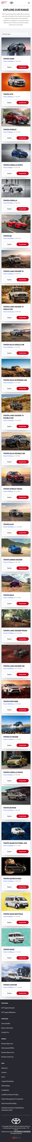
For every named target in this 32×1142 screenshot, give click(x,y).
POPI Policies (5, 1086)
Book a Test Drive (7, 1028)
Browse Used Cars (7, 1057)
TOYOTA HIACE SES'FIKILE (13, 914)
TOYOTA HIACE (8, 949)
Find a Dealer (5, 1023)
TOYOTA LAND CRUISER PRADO (15, 630)
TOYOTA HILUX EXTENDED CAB (15, 380)
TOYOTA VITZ (8, 94)
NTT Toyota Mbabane (8, 1012)
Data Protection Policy (8, 1103)
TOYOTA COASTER (10, 985)
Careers (4, 1072)
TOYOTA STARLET (9, 129)
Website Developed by (16, 1131)
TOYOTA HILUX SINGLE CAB (13, 344)
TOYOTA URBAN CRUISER (12, 559)
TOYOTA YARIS (8, 59)
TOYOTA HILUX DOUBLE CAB (14, 453)
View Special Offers (7, 1048)
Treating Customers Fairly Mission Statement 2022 (12, 1109)
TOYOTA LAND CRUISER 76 (13, 271)
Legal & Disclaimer (7, 1081)
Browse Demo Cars (7, 1052)
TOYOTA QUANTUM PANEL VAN (15, 843)
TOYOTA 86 (7, 236)
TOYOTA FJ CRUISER (10, 737)
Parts (3, 1077)
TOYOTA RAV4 (8, 595)
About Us (4, 1068)
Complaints (5, 1090)
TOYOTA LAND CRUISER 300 (14, 666)
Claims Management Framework (12, 1099)
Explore (9, 67)
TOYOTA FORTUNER (10, 701)
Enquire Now (22, 67)
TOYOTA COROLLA (10, 200)
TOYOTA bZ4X (8, 524)
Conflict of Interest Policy (9, 1095)
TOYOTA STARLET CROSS (12, 489)
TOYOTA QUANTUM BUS (12, 878)
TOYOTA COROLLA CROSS (13, 772)
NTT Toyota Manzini (7, 1008)
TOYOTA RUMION (9, 808)
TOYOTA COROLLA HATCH (13, 165)
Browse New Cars (7, 1044)
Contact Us (5, 1032)
